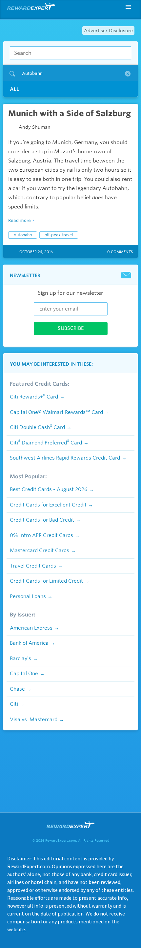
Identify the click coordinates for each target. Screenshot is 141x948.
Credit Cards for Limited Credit (46, 581)
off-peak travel (59, 234)
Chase (17, 689)
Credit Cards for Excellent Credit (48, 505)
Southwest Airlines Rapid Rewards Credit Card (65, 458)
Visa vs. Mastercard (33, 719)
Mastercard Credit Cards (39, 550)
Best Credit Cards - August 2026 (48, 489)
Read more (19, 220)
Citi (14, 704)
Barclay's (20, 658)
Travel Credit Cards (33, 566)
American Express (31, 628)
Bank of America (29, 643)
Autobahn (22, 234)
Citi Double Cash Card (37, 427)
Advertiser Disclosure (108, 30)
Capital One (24, 674)
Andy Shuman (34, 127)
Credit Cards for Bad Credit (42, 520)
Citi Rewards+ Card (34, 397)
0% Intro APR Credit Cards (41, 535)
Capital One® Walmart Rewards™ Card (56, 412)
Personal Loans (28, 596)
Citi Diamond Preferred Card (46, 443)
